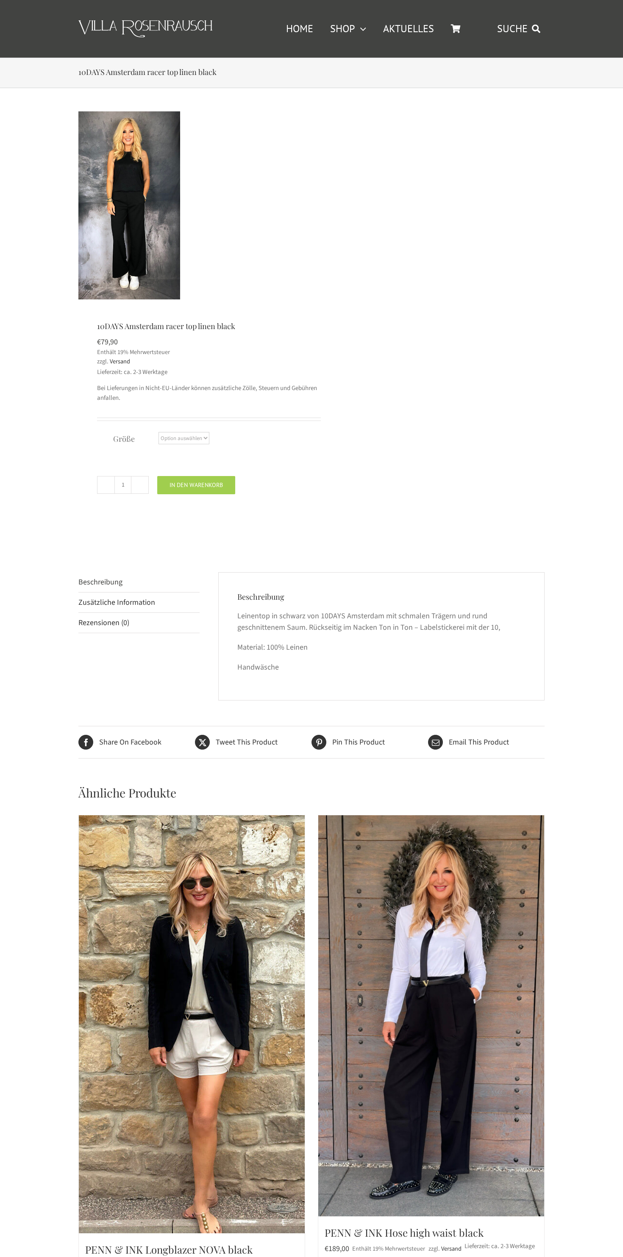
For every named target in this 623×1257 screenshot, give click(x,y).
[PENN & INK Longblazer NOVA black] (192, 1024)
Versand (120, 361)
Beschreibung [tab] (100, 582)
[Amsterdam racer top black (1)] (129, 205)
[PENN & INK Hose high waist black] (431, 1015)
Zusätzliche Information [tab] (116, 602)
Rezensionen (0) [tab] (103, 622)
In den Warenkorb (196, 485)
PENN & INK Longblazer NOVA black (169, 1249)
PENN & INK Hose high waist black (404, 1232)
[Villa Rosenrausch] (145, 24)
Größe (124, 439)
